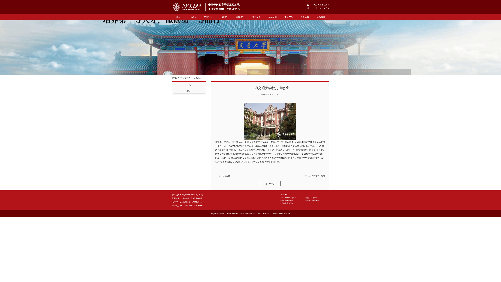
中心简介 (192, 17)
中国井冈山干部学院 (312, 200)
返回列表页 (270, 184)
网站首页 (176, 78)
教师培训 (256, 17)
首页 (178, 17)
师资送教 (304, 17)
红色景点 (197, 78)
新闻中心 (208, 17)
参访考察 (288, 17)
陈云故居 (226, 176)
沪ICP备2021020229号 (252, 214)
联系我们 (321, 17)
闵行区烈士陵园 (318, 176)
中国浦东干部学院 (311, 198)
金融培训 (272, 17)
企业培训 (240, 17)
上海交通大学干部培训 (288, 198)
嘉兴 (189, 91)
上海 (189, 85)
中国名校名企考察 (287, 203)
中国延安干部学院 (287, 200)
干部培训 (224, 17)
